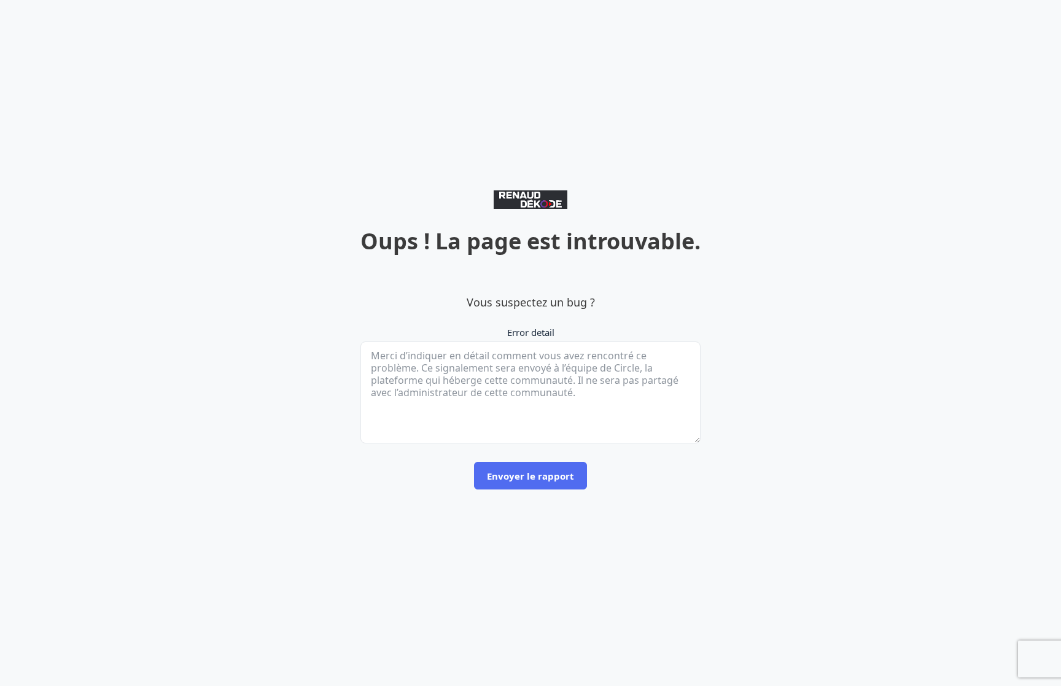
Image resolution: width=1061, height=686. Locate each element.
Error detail (530, 332)
